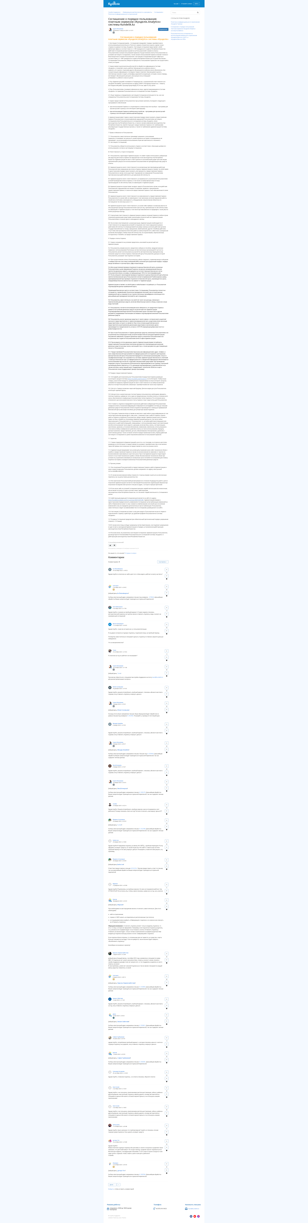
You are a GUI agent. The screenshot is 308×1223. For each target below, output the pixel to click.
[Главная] (114, 3)
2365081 (142, 1062)
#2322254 (134, 868)
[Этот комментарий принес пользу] (166, 569)
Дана (114, 1014)
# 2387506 (142, 1174)
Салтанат (116, 585)
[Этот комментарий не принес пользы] (166, 576)
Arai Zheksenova (117, 606)
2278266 (151, 597)
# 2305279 (142, 792)
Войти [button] (196, 3)
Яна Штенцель (117, 765)
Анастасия (116, 1087)
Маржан (115, 883)
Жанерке (115, 1163)
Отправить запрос (186, 3)
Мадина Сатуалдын (119, 819)
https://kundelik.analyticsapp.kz (137, 379)
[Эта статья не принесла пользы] (114, 545)
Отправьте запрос (130, 553)
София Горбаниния (118, 1037)
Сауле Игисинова (118, 28)
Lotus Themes (122, 1218)
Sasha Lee (116, 840)
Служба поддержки (114, 12)
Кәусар (115, 899)
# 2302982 (130, 716)
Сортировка (162, 562)
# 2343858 (142, 987)
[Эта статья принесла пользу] (110, 545)
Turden (115, 804)
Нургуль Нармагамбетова (120, 953)
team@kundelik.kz (157, 677)
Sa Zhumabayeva (118, 568)
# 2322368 (142, 829)
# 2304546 (150, 754)
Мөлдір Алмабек (118, 723)
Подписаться (163, 29)
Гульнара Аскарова (118, 1071)
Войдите (111, 1189)
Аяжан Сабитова (118, 998)
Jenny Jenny (116, 1124)
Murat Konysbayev (118, 623)
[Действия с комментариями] (167, 579)
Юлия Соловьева (118, 687)
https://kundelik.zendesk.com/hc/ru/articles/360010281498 (125, 500)
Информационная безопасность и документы (137, 12)
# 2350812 (142, 1025)
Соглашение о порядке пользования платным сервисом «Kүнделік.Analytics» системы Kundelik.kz (183, 29)
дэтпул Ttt (116, 1140)
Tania (114, 650)
